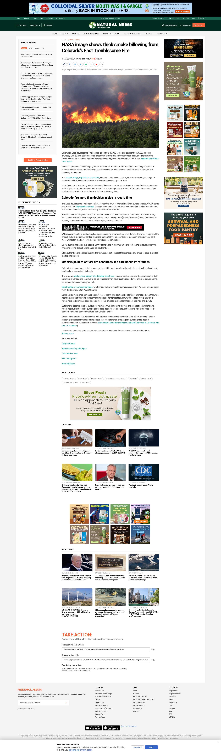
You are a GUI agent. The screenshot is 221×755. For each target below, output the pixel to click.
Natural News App (139, 702)
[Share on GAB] (86, 64)
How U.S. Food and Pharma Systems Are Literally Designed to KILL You (27, 246)
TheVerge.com (68, 364)
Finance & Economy (111, 33)
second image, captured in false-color (82, 177)
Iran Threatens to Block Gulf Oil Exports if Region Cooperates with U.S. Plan (36, 137)
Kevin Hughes (76, 482)
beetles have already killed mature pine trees (94, 276)
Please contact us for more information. (76, 670)
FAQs (193, 18)
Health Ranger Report (28, 202)
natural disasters (143, 70)
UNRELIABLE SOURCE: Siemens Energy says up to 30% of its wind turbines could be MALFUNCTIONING (76, 613)
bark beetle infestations (107, 70)
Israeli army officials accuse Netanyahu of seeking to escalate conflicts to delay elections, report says (37, 65)
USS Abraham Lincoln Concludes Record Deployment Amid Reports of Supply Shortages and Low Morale (37, 75)
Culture (75, 33)
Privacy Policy (100, 714)
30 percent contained (84, 207)
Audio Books (60, 18)
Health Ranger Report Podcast (143, 699)
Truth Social (173, 702)
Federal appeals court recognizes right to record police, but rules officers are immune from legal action (36, 99)
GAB (170, 714)
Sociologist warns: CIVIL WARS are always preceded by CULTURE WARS (110, 452)
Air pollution (71, 70)
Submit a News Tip (101, 711)
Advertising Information (103, 708)
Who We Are (99, 691)
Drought (121, 70)
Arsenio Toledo (109, 448)
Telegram (172, 696)
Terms (76, 735)
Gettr (170, 705)
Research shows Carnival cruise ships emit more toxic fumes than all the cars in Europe (143, 578)
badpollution (92, 70)
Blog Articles (137, 708)
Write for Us (99, 702)
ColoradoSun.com (70, 353)
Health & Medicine (91, 33)
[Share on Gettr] (97, 64)
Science (149, 33)
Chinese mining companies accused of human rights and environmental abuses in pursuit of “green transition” (110, 613)
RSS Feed (136, 711)
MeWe (171, 711)
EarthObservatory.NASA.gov (74, 348)
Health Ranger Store (140, 696)
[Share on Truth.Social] (91, 64)
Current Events (74, 40)
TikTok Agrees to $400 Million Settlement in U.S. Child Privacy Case (36, 117)
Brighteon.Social (175, 694)
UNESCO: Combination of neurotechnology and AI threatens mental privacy (143, 453)
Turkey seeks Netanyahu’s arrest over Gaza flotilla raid (36, 108)
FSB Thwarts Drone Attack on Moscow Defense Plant (36, 55)
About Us (186, 18)
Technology (162, 33)
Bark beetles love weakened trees (77, 287)
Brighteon (26, 18)
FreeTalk (172, 708)
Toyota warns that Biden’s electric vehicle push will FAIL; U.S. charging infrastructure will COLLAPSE (76, 578)
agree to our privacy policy (80, 750)
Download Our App (173, 18)
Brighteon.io (173, 691)
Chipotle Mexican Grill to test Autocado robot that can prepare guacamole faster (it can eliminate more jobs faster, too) (76, 488)
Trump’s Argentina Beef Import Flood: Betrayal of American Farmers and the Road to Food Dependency (36, 126)
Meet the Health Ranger (103, 694)
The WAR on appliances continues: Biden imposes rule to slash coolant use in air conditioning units (110, 578)
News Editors (109, 482)
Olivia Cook (75, 448)
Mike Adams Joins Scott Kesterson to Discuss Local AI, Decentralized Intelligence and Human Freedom (27, 228)
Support (98, 699)
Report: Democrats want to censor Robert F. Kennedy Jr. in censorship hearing (110, 487)
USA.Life (172, 717)
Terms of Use (100, 717)
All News (136, 694)
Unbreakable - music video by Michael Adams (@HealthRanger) (47, 245)
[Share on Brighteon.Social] (64, 64)
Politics (64, 33)
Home (18, 18)
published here (89, 739)
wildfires (153, 70)
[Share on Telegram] (80, 64)
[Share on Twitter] (75, 64)
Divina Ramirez (82, 59)
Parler (171, 699)
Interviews (49, 18)
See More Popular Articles (38, 160)
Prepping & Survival (132, 33)
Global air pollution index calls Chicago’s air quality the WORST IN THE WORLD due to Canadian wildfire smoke (143, 613)
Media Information (101, 705)
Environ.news (68, 333)
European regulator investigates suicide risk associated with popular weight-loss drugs (77, 453)
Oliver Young (142, 448)
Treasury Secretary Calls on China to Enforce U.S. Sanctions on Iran (35, 146)
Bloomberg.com (69, 358)
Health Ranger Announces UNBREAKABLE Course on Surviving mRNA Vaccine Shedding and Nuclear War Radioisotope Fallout (47, 230)
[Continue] (66, 702)
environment (130, 70)
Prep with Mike (38, 18)
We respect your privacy (26, 708)
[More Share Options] (102, 64)
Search (202, 18)
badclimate (81, 70)
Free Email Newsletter (103, 696)
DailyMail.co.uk (68, 343)
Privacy (70, 735)
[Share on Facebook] (70, 64)
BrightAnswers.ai (158, 18)
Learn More (138, 747)
